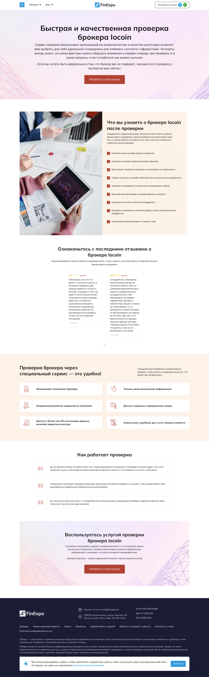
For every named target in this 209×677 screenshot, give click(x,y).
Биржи (67, 626)
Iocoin (83, 275)
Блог (48, 5)
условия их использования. (88, 665)
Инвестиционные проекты (46, 626)
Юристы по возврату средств (135, 626)
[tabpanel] (83, 299)
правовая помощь (167, 5)
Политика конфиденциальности (36, 631)
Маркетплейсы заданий (102, 626)
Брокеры (24, 626)
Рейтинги (34, 5)
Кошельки (81, 626)
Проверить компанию (104, 79)
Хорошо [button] (178, 663)
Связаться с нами (164, 626)
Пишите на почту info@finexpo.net (101, 609)
